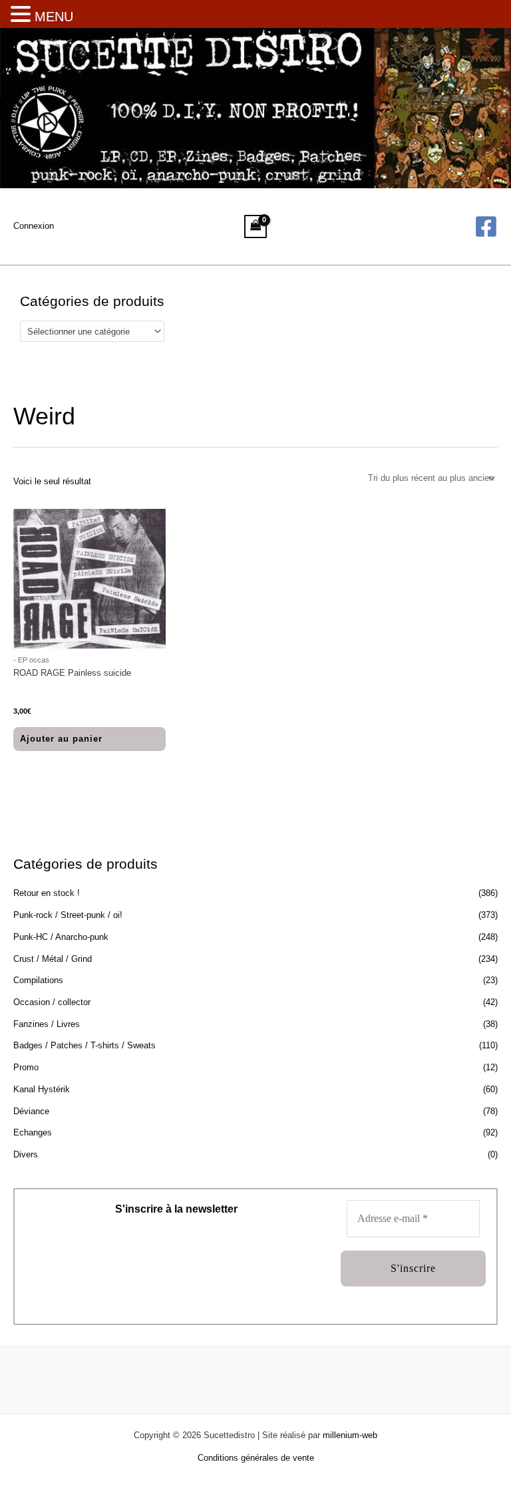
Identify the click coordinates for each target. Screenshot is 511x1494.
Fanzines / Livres (46, 1024)
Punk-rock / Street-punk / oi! (67, 915)
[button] (23, 15)
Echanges (32, 1132)
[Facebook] (486, 226)
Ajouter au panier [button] (61, 739)
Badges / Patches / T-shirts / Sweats (84, 1045)
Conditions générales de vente (256, 1458)
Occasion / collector (51, 1002)
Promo (26, 1067)
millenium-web (350, 1435)
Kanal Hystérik (41, 1089)
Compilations (38, 980)
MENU (54, 16)
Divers (25, 1154)
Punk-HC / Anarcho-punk (60, 937)
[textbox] (86, 331)
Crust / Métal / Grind (52, 959)
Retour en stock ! (46, 893)
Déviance (31, 1111)
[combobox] (92, 331)
